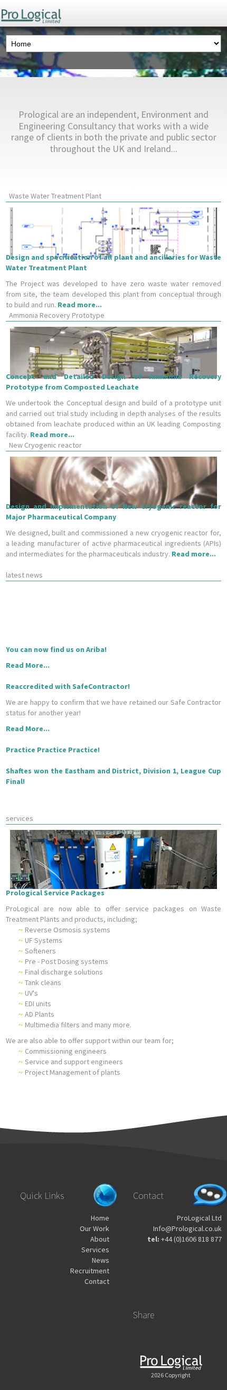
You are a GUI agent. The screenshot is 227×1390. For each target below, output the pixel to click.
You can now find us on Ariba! (56, 649)
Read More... (28, 665)
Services (95, 1249)
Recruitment (89, 1270)
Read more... (80, 304)
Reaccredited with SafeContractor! (68, 686)
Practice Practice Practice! (53, 749)
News (100, 1260)
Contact (96, 1281)
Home (100, 1218)
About (99, 1239)
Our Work (94, 1228)
